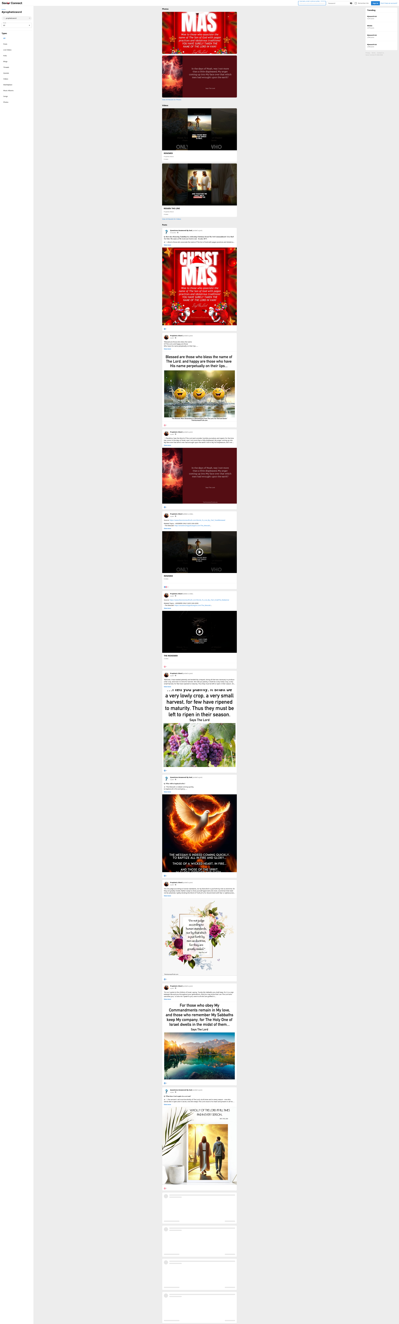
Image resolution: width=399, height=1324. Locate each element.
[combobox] (17, 18)
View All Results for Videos (171, 219)
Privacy (368, 53)
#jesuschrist (372, 16)
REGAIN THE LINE (172, 208)
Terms (373, 53)
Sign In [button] (375, 3)
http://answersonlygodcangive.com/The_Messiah (192, 525)
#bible (369, 26)
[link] (12, 3)
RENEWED (168, 153)
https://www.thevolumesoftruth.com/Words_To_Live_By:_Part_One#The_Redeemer (199, 600)
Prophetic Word (169, 156)
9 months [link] (173, 233)
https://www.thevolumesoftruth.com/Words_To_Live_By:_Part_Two (194, 520)
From (4, 23)
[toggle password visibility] (351, 3)
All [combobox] (4, 25)
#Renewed (221, 520)
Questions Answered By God (181, 230)
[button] (165, 329)
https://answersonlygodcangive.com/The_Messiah (193, 605)
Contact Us (380, 53)
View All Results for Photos (171, 100)
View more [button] (167, 245)
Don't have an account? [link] (389, 3)
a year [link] (172, 338)
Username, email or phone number (310, 1)
